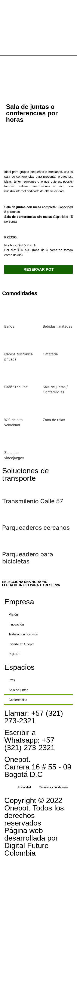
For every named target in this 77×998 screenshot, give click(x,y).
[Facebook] (73, 64)
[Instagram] (73, 71)
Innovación (16, 624)
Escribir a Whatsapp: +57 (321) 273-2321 (29, 740)
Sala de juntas (18, 690)
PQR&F (14, 654)
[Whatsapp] (73, 79)
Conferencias (18, 700)
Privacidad (24, 787)
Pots (12, 680)
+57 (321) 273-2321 (33, 717)
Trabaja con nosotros (23, 634)
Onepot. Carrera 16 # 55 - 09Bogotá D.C (37, 766)
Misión (13, 614)
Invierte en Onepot (21, 644)
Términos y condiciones (53, 787)
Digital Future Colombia (26, 849)
